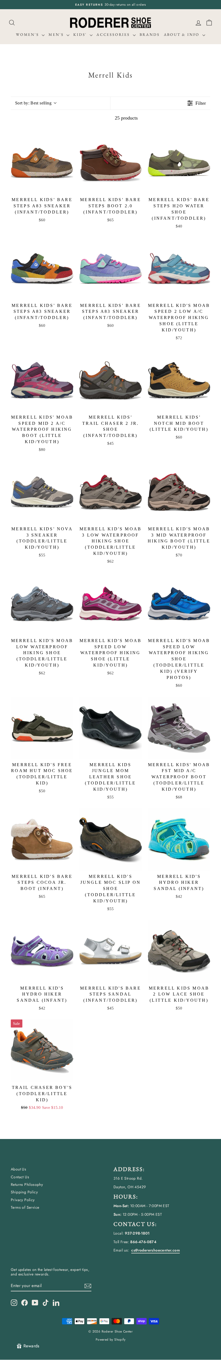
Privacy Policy (23, 1200)
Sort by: (33, 103)
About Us (18, 1169)
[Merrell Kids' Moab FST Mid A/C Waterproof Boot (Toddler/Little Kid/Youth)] (179, 728)
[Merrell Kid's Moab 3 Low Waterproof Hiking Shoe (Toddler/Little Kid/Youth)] (110, 492)
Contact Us (20, 1177)
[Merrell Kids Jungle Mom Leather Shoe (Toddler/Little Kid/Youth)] (110, 728)
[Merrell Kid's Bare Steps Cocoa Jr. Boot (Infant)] (42, 839)
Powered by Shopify (110, 1339)
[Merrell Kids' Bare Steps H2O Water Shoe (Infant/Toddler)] (179, 163)
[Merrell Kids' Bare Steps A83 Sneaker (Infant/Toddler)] (42, 163)
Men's (57, 34)
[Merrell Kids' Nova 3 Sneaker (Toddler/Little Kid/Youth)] (42, 492)
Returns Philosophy (27, 1184)
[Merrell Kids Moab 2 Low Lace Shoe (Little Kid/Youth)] (179, 951)
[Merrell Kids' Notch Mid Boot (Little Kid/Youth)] (179, 380)
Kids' (80, 34)
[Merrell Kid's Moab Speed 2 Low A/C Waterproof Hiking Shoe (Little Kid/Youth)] (179, 268)
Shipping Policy (24, 1192)
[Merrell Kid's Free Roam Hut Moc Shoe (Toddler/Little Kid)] (42, 728)
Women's (28, 34)
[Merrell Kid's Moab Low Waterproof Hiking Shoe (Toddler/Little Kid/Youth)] (42, 604)
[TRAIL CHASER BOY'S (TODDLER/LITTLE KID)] (42, 1050)
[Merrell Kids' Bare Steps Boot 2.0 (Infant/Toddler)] (110, 163)
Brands (150, 34)
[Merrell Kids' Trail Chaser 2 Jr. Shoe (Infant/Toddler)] (110, 380)
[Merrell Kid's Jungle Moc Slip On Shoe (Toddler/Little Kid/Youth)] (110, 839)
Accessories (114, 34)
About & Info (182, 34)
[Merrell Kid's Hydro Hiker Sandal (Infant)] (179, 839)
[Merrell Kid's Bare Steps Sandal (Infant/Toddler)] (110, 951)
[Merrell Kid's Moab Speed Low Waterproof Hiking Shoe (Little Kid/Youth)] (110, 604)
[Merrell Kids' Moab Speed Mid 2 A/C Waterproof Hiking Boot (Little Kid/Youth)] (42, 380)
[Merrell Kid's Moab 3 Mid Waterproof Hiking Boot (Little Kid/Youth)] (179, 492)
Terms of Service (25, 1207)
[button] (209, 23)
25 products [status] (126, 118)
